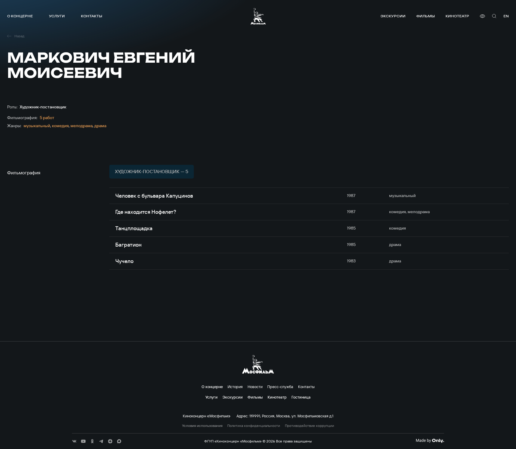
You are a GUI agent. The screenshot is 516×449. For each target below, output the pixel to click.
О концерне (20, 16)
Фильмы (425, 16)
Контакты (91, 16)
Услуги (57, 16)
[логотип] (258, 16)
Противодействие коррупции (309, 426)
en (506, 16)
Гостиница (301, 397)
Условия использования (202, 426)
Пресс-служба (280, 386)
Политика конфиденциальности (253, 426)
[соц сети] (74, 441)
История (235, 386)
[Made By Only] (430, 440)
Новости (255, 386)
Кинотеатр (457, 16)
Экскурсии (393, 16)
